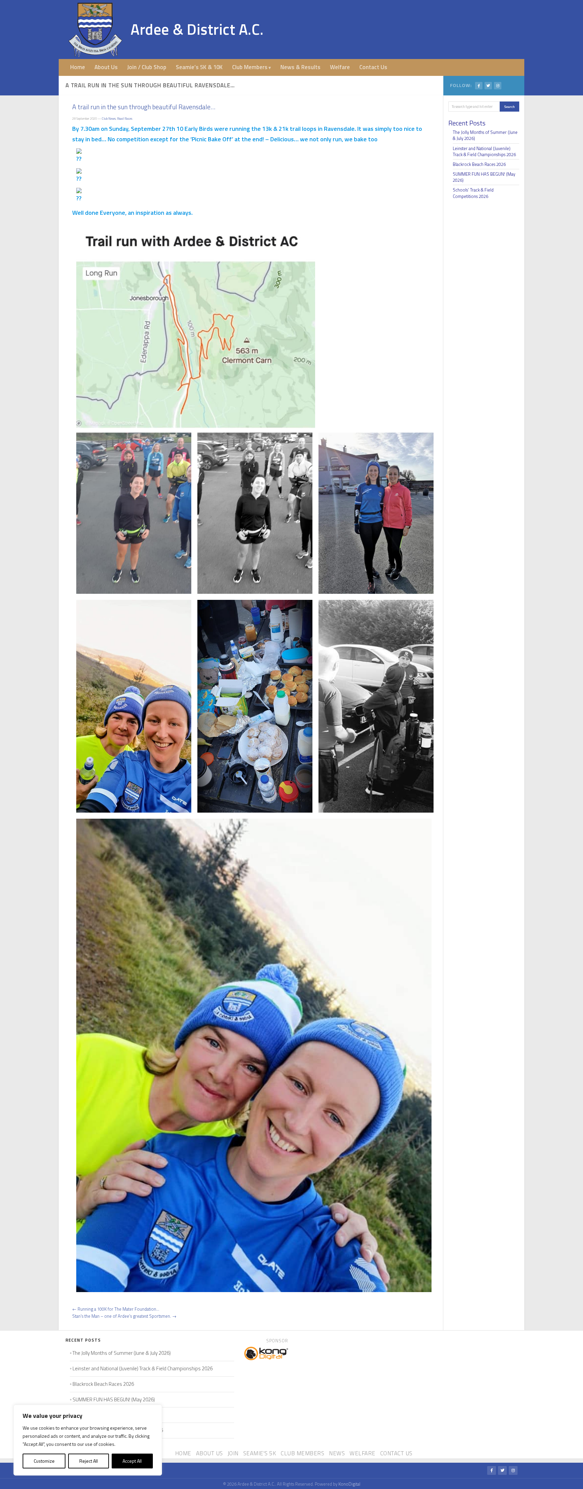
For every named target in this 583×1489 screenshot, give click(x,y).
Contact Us (373, 67)
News (337, 1453)
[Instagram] (497, 85)
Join (233, 1453)
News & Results (300, 67)
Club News (109, 118)
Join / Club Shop (146, 67)
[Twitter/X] (488, 85)
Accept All (132, 1460)
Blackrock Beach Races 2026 (479, 164)
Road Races (124, 118)
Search (509, 106)
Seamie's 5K (259, 1453)
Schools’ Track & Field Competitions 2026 (473, 192)
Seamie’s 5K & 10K (199, 67)
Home (77, 67)
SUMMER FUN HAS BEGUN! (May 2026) (484, 177)
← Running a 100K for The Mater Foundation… (115, 1309)
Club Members (250, 67)
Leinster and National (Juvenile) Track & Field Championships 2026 (484, 151)
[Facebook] (478, 85)
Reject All (88, 1460)
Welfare (340, 67)
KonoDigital (349, 1484)
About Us (106, 67)
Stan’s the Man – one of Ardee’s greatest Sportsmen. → (124, 1316)
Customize (44, 1460)
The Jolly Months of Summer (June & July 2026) (485, 135)
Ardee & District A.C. (197, 29)
